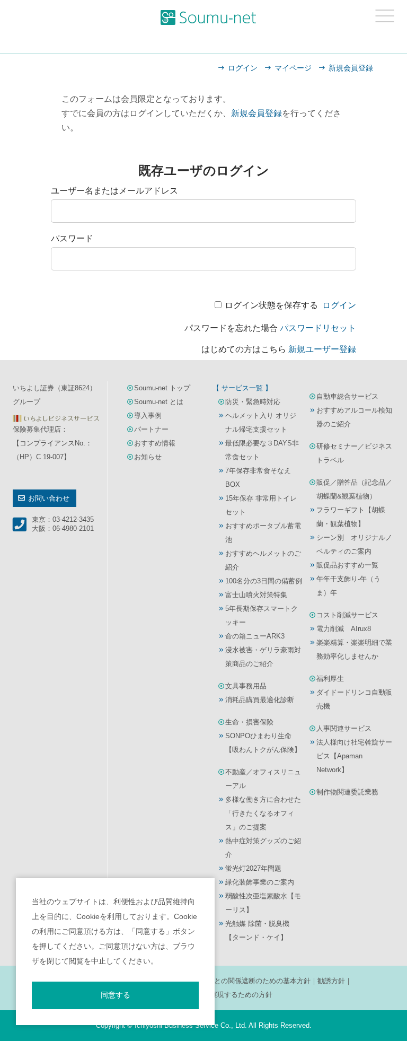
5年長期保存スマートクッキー (261, 615)
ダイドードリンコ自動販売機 (354, 699)
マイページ (293, 68)
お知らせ (148, 457)
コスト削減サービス (347, 615)
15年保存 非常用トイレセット (261, 505)
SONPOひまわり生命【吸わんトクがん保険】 (263, 743)
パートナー (151, 429)
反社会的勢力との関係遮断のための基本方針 (242, 981)
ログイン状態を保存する (271, 305)
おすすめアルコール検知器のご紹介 (354, 417)
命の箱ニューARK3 (255, 636)
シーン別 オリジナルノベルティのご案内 (354, 544)
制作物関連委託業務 (347, 792)
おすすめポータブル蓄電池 (263, 533)
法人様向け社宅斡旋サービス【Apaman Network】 (354, 756)
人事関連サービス (343, 728)
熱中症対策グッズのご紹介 (263, 848)
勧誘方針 (331, 981)
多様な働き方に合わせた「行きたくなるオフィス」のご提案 (263, 813)
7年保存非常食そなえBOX (258, 477)
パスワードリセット (318, 328)
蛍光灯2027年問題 (253, 868)
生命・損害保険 (249, 722)
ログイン (243, 68)
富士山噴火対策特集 (256, 595)
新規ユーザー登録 (322, 349)
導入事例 (148, 415)
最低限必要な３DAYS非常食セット (262, 450)
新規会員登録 (351, 68)
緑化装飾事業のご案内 (259, 882)
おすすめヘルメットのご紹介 (263, 560)
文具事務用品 (246, 686)
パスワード (72, 238)
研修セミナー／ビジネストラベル (354, 453)
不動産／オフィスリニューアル (263, 779)
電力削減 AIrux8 (343, 629)
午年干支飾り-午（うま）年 (348, 586)
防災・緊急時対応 (252, 402)
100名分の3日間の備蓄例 (263, 581)
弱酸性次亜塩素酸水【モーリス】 (263, 903)
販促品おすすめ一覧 (347, 565)
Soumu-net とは (158, 402)
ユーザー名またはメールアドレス (114, 190)
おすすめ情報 (154, 443)
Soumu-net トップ (162, 388)
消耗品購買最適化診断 (259, 700)
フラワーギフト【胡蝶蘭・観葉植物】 (350, 517)
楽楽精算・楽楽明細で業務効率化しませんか (354, 649)
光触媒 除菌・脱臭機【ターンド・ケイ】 (257, 930)
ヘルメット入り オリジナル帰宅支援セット (260, 422)
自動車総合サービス (347, 396)
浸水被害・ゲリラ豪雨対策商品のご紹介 (263, 657)
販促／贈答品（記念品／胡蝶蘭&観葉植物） (354, 489)
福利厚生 (330, 679)
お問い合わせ (48, 498)
